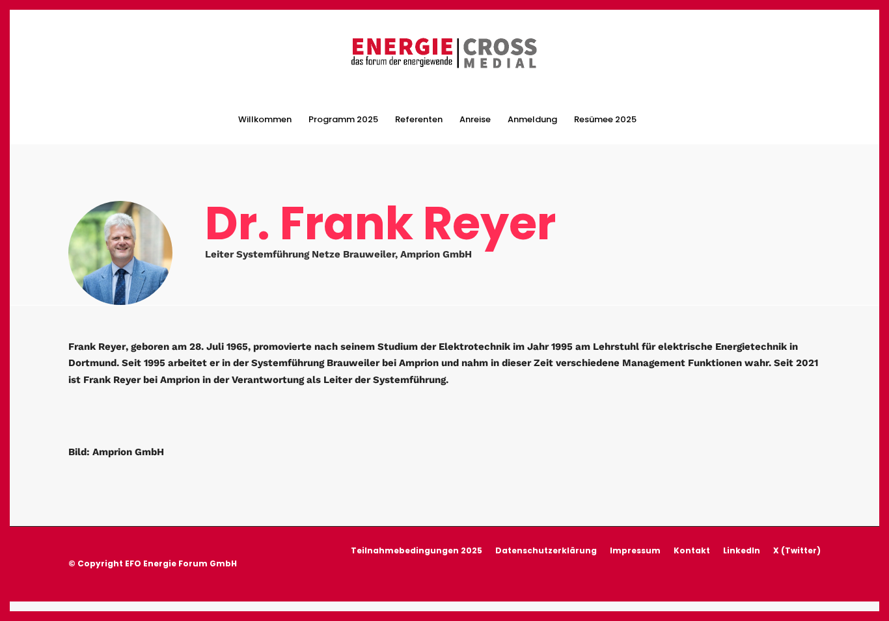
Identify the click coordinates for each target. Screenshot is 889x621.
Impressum (635, 550)
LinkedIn (741, 550)
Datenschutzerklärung (546, 550)
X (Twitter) (797, 550)
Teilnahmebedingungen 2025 (416, 550)
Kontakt (692, 550)
